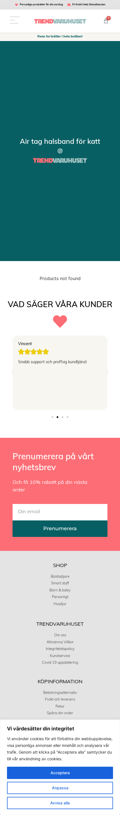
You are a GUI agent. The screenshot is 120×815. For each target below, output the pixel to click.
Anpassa (60, 787)
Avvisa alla (60, 802)
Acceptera (60, 772)
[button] (12, 373)
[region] (60, 767)
